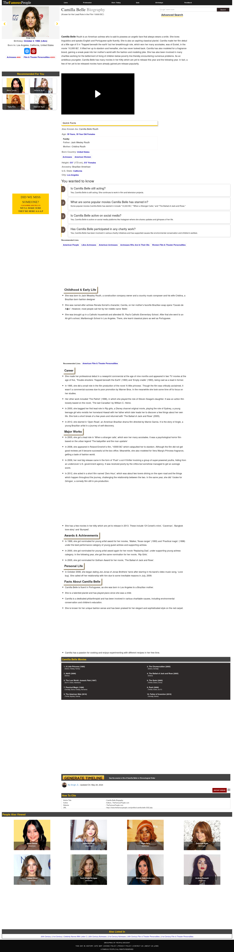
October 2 (29, 40)
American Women (83, 156)
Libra (44, 40)
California (77, 170)
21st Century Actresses (117, 936)
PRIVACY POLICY (125, 946)
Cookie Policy (110, 946)
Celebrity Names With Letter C (75, 936)
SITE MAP (99, 946)
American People (71, 244)
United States (83, 151)
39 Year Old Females (85, 134)
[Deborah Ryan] (43, 102)
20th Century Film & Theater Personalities (143, 936)
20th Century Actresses (97, 936)
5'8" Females (90, 162)
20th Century (46, 936)
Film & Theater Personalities (37, 57)
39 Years (71, 134)
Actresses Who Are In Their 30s (134, 244)
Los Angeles (73, 174)
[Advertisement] (105, 26)
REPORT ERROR (219, 790)
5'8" (71, 162)
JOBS (156, 946)
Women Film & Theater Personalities (169, 244)
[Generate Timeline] (83, 777)
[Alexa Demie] (16, 85)
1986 (37, 40)
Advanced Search (172, 15)
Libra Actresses (89, 244)
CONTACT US (138, 946)
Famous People (109, 949)
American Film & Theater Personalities (100, 363)
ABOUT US (149, 946)
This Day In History (85, 946)
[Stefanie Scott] (43, 85)
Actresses (11, 57)
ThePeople (17, 2)
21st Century (57, 936)
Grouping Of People (113, 943)
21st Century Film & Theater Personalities (177, 936)
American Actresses (108, 244)
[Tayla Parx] (16, 102)
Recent (126, 943)
